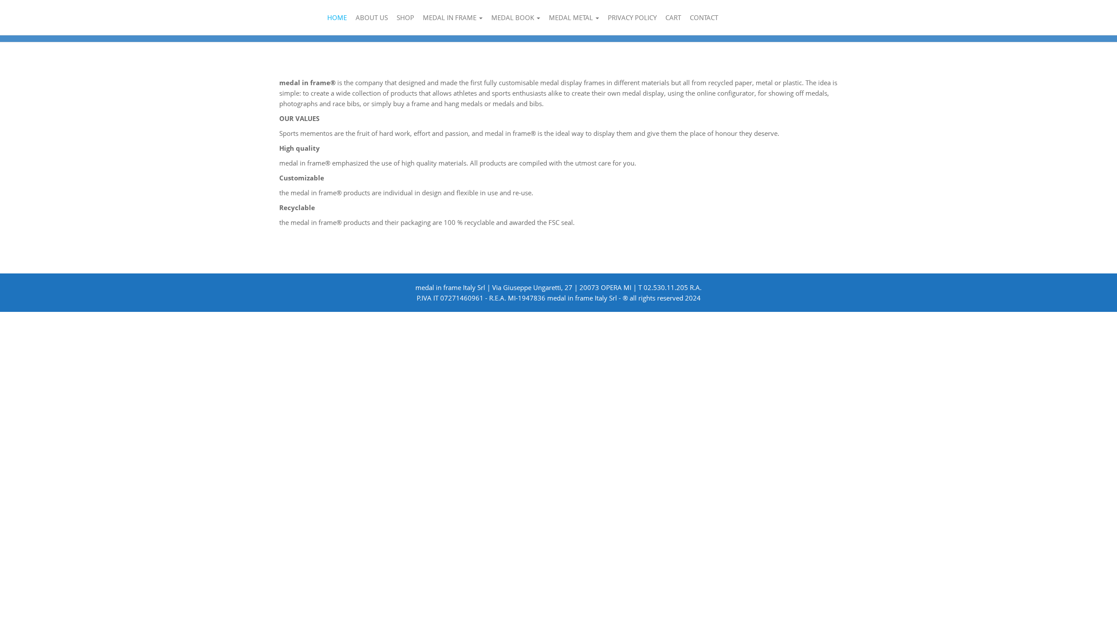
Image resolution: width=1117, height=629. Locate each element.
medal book (513, 17)
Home (337, 17)
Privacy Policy (632, 17)
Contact (704, 17)
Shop (405, 17)
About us (372, 17)
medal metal (572, 17)
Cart (673, 17)
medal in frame (450, 17)
